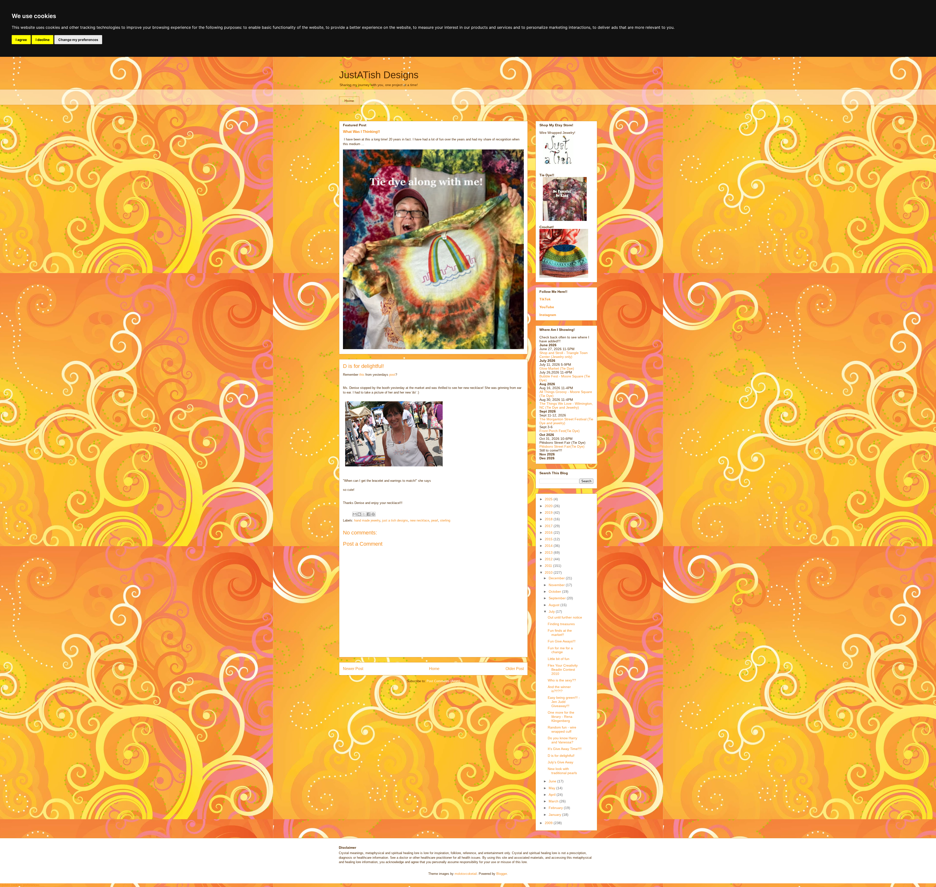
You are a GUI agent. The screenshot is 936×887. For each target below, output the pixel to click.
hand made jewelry (367, 520)
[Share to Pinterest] (373, 514)
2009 (549, 823)
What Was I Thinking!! (361, 131)
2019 (549, 512)
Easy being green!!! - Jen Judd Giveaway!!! (564, 702)
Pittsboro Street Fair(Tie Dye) (562, 446)
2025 (549, 499)
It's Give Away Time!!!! (565, 749)
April (552, 795)
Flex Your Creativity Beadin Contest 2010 (563, 669)
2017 (549, 526)
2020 (549, 506)
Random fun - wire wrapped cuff (562, 729)
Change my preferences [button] (78, 40)
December (557, 578)
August (554, 605)
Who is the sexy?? (562, 680)
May (552, 788)
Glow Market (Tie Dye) (556, 368)
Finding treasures (561, 624)
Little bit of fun (558, 659)
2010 (549, 572)
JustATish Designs (379, 74)
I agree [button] (21, 40)
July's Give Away (560, 762)
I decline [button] (42, 40)
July (552, 611)
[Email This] (354, 514)
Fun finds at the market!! (560, 633)
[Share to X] (363, 514)
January (555, 815)
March (554, 801)
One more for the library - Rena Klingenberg (561, 716)
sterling (445, 520)
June (553, 781)
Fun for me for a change (560, 650)
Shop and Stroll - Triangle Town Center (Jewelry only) (563, 355)
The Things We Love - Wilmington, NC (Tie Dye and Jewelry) (566, 405)
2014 (549, 546)
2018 (549, 519)
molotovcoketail (466, 874)
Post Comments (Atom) (443, 681)
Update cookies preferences (19, 885)
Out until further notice (565, 617)
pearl (434, 520)
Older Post (515, 669)
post (392, 374)
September (558, 598)
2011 (549, 566)
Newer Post (353, 669)
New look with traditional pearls (562, 771)
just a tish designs (395, 520)
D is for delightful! (561, 756)
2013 (549, 552)
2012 (549, 559)
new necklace (419, 520)
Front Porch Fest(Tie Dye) (559, 431)
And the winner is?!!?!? (559, 689)
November (557, 585)
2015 (549, 539)
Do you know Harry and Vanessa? (562, 740)
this (361, 374)
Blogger (501, 874)
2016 (549, 532)
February (556, 808)
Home (349, 101)
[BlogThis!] (359, 514)
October (555, 591)
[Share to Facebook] (368, 514)
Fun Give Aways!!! (561, 641)
